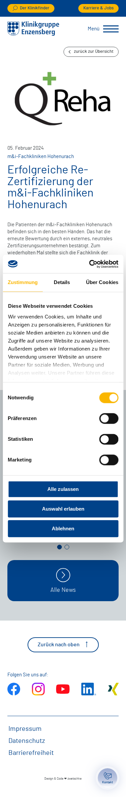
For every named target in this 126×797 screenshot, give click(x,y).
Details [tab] (62, 282)
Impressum (25, 728)
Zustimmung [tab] (23, 282)
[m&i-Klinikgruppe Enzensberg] (33, 34)
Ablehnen (63, 528)
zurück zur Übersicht (94, 51)
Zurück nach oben (59, 644)
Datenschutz (26, 741)
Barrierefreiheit (31, 753)
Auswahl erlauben (63, 509)
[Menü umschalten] (111, 29)
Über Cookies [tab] (102, 282)
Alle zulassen (63, 489)
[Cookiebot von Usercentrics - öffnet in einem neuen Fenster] (89, 264)
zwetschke (75, 778)
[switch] (108, 418)
